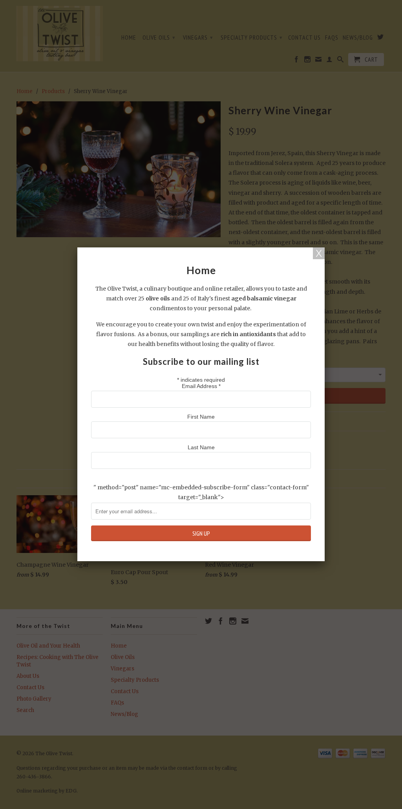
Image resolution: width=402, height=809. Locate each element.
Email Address (201, 386)
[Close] (319, 253)
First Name (201, 417)
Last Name (201, 447)
